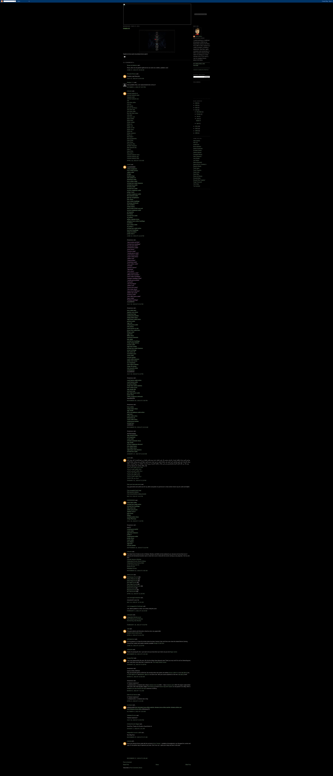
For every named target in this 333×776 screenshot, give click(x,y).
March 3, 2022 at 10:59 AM (136, 676)
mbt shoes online (131, 102)
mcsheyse (129, 705)
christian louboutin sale (133, 156)
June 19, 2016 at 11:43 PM (135, 236)
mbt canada (130, 106)
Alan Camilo (198, 36)
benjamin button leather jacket (134, 633)
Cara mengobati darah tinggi (134, 490)
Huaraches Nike (131, 144)
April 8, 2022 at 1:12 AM (135, 701)
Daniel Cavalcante (197, 148)
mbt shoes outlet (131, 111)
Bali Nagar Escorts (131, 582)
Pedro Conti (196, 172)
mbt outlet (129, 115)
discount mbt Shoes (132, 108)
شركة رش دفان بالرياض (133, 478)
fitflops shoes (130, 129)
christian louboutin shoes (133, 154)
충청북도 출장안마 (144, 674)
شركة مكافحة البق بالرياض (133, 474)
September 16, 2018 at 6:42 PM (137, 547)
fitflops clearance (131, 133)
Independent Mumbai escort (134, 617)
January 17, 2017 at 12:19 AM (137, 454)
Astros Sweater (157, 743)
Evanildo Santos (197, 150)
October (199, 114)
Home (157, 764)
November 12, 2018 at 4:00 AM (137, 570)
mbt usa (129, 104)
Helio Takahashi (197, 156)
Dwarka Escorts (131, 566)
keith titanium (150, 686)
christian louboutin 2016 (133, 158)
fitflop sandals (130, 118)
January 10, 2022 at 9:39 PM (136, 664)
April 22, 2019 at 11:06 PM (136, 593)
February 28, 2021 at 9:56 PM (137, 624)
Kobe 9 (129, 149)
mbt (128, 100)
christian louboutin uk (132, 93)
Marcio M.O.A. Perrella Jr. (199, 164)
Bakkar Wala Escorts (132, 578)
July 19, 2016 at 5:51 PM (135, 304)
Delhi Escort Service (132, 694)
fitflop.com (129, 124)
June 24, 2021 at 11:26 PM (135, 645)
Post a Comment (127, 762)
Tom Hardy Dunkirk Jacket (159, 662)
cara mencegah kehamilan (133, 597)
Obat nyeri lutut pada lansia (134, 484)
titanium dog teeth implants (166, 686)
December (199, 112)
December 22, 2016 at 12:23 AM (137, 427)
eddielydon (129, 649)
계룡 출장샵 (184, 672)
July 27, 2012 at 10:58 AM (135, 78)
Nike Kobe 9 (130, 136)
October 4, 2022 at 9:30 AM (136, 711)
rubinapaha (130, 614)
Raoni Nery (196, 174)
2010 (196, 128)
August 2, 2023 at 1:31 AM (136, 728)
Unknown (129, 91)
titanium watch (170, 685)
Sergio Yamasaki (197, 182)
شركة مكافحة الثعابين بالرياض (134, 476)
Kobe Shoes (130, 142)
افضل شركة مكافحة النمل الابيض (135, 467)
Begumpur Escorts (131, 589)
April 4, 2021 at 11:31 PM (135, 635)
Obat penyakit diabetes (133, 492)
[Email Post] (124, 56)
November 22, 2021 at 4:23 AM (137, 654)
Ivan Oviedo (196, 158)
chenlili (129, 164)
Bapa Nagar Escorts (132, 584)
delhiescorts (130, 574)
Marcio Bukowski (197, 162)
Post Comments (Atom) (136, 767)
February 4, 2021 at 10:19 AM (137, 610)
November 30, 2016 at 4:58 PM (137, 400)
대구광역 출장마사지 (132, 674)
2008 (196, 133)
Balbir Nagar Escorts (132, 580)
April (198, 123)
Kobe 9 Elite (130, 140)
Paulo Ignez (196, 168)
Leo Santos (196, 160)
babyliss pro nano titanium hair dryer (137, 688)
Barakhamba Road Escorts (134, 586)
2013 (196, 107)
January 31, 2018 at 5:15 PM (136, 480)
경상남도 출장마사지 (174, 672)
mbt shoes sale (131, 109)
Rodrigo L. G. (130, 82)
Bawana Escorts (131, 588)
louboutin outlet (131, 97)
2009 (196, 130)
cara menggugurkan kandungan (135, 606)
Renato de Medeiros (132, 65)
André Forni (196, 144)
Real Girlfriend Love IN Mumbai (135, 619)
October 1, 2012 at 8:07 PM (136, 87)
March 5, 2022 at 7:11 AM (135, 690)
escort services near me (133, 565)
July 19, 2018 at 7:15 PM (135, 521)
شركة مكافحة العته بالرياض (133, 472)
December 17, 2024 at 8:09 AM (137, 758)
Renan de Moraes (197, 176)
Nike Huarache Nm (131, 147)
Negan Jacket (173, 652)
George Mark (130, 658)
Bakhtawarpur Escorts (132, 577)
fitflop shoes (130, 120)
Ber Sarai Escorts (131, 591)
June (198, 118)
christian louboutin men (133, 99)
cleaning (129, 741)
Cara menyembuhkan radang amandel (136, 494)
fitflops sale (130, 126)
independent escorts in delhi (134, 732)
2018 (196, 103)
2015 (196, 105)
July (198, 116)
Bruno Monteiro (197, 146)
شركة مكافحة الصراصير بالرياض (134, 471)
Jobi (128, 628)
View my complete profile (200, 69)
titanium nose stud (154, 685)
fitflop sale (129, 131)
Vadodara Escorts (131, 715)
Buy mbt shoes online (132, 113)
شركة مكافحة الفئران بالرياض (134, 469)
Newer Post (126, 764)
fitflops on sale (130, 127)
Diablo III (126, 28)
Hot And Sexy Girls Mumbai (134, 620)
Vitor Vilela (196, 184)
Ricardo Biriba (196, 178)
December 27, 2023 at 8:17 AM (137, 737)
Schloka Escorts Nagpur (133, 724)
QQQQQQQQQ (131, 500)
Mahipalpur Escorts (132, 568)
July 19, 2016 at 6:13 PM (135, 374)
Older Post (188, 764)
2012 (196, 110)
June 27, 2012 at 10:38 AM (135, 70)
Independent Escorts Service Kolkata (136, 561)
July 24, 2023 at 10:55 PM (135, 720)
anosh (128, 457)
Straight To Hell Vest (159, 643)
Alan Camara (196, 140)
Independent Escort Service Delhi (135, 563)
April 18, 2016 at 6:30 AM (135, 160)
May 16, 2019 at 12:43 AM (135, 602)
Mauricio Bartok (197, 166)
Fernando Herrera (131, 74)
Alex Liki (195, 142)
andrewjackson (131, 639)
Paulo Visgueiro (197, 170)
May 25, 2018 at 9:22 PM (135, 496)
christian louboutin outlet (133, 95)
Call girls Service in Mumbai (134, 559)
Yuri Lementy (196, 186)
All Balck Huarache (132, 145)
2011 (196, 126)
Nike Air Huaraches (132, 138)
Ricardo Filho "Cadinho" (199, 180)
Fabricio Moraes (197, 152)
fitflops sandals (131, 122)
